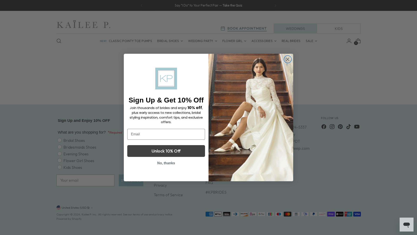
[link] (166, 78)
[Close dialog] (287, 59)
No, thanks (166, 163)
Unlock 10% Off (166, 151)
